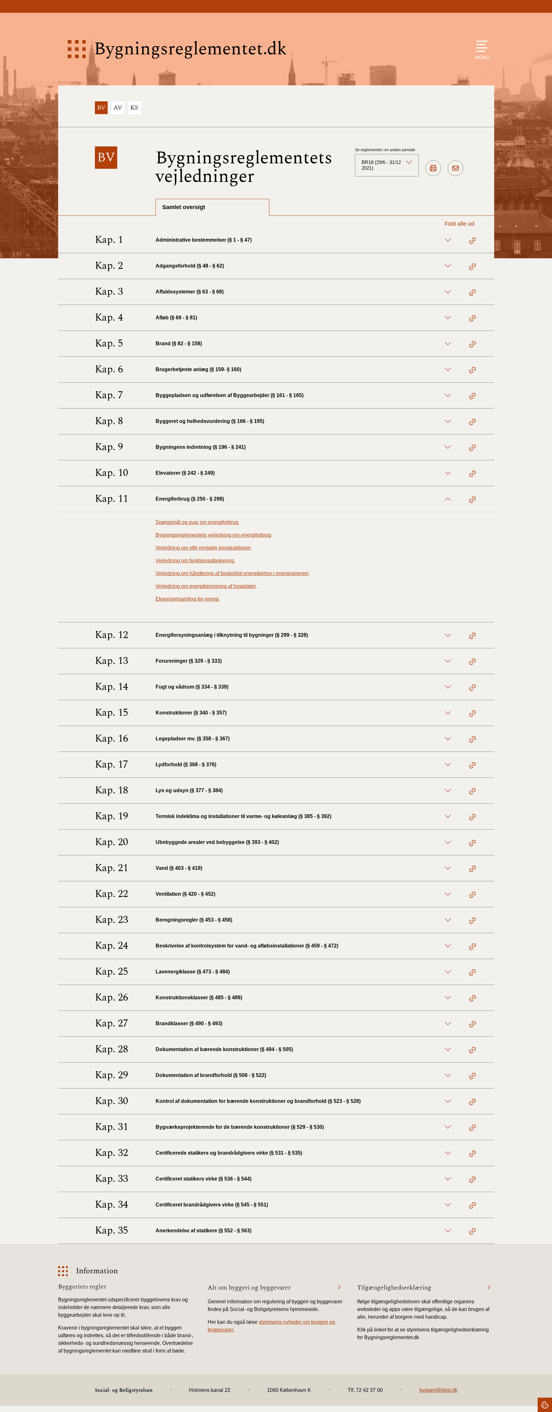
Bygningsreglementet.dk (190, 49)
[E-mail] (456, 168)
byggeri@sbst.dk (438, 1390)
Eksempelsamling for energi (188, 599)
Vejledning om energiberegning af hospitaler (206, 586)
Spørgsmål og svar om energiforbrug (198, 522)
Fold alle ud (459, 224)
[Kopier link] (472, 242)
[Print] (433, 168)
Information (97, 1271)
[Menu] (480, 46)
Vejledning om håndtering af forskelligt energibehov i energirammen (233, 573)
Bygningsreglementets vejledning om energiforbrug (213, 535)
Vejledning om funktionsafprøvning (195, 560)
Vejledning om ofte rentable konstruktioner (204, 547)
